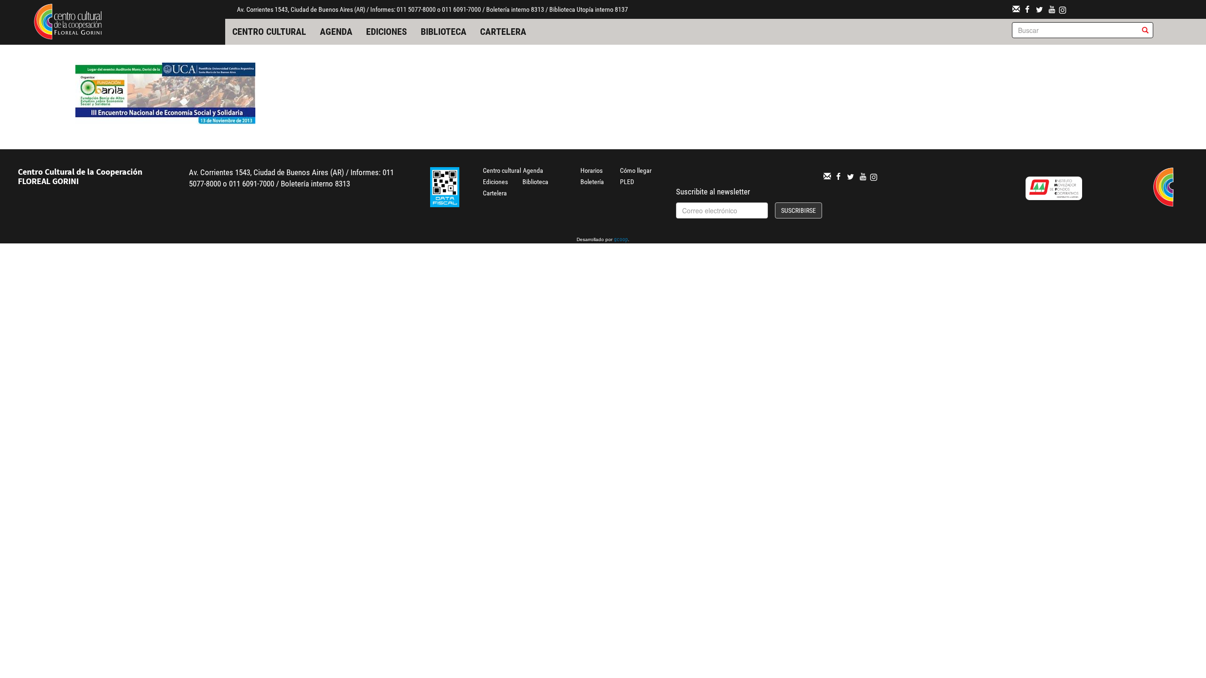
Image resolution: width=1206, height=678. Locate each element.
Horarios (591, 170)
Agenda (336, 31)
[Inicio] (68, 20)
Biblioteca (443, 31)
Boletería (592, 181)
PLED (627, 181)
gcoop (621, 240)
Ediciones (386, 31)
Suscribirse (798, 210)
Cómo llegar (636, 170)
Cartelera (503, 31)
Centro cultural (269, 31)
